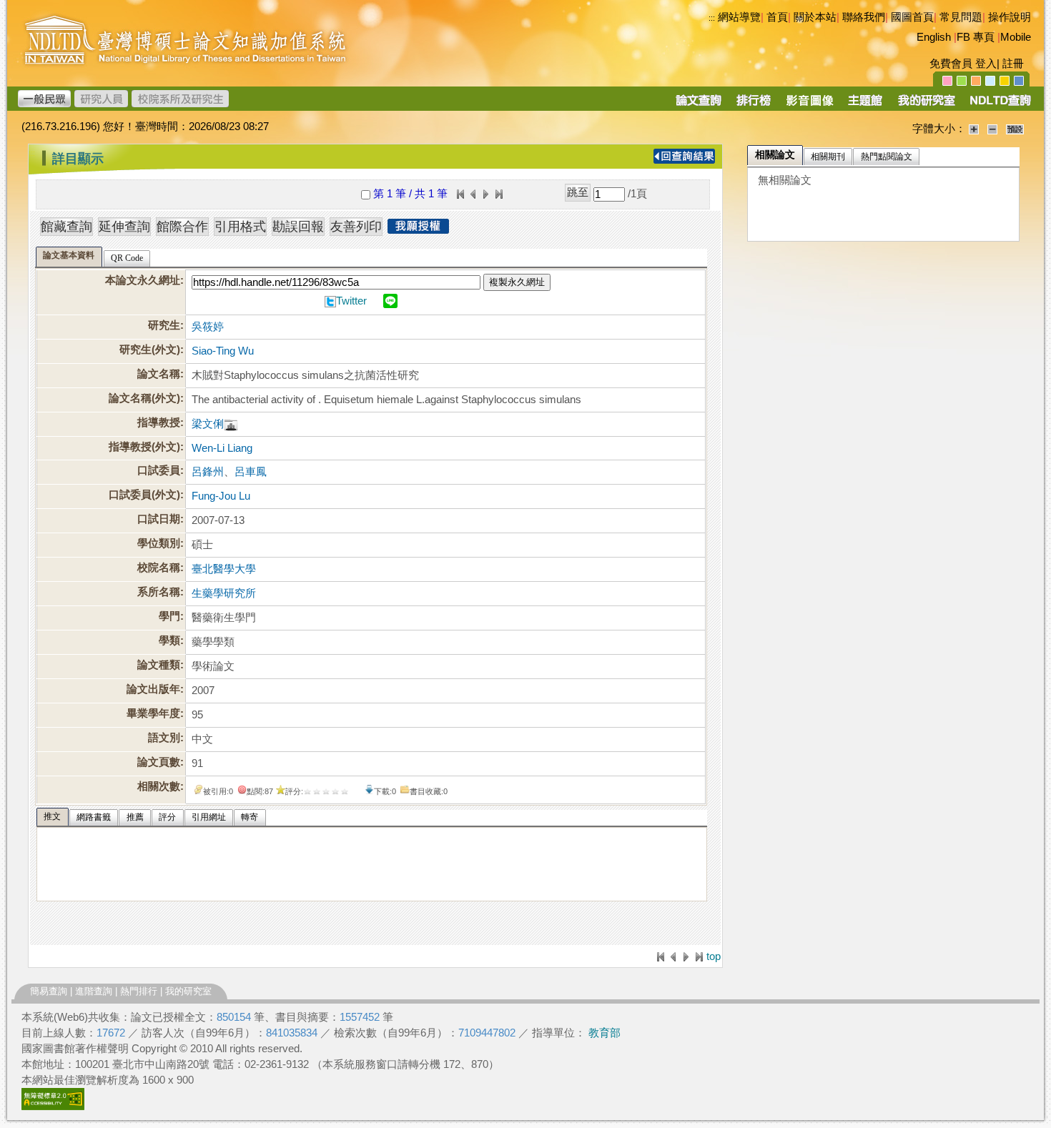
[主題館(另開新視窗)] (865, 105)
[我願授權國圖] (418, 229)
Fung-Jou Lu (221, 496)
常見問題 (960, 17)
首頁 (777, 17)
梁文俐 (208, 424)
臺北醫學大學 (224, 569)
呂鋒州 (208, 472)
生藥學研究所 (224, 593)
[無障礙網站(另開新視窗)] (52, 1106)
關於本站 (815, 17)
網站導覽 (739, 17)
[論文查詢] (698, 105)
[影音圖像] (810, 105)
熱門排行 (138, 991)
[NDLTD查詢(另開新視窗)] (999, 105)
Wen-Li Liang (222, 448)
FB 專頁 (976, 37)
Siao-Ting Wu (223, 351)
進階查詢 (93, 991)
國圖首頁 (912, 17)
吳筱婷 (208, 326)
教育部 (604, 1033)
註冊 (1013, 63)
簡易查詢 (48, 991)
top (713, 956)
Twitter (351, 301)
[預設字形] (1015, 128)
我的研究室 (188, 991)
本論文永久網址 (142, 280)
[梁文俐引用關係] (231, 424)
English (934, 37)
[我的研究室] (926, 105)
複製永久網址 (517, 282)
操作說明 (1009, 17)
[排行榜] (754, 105)
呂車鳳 (251, 472)
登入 (986, 63)
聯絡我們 (863, 17)
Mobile (1015, 37)
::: (712, 18)
